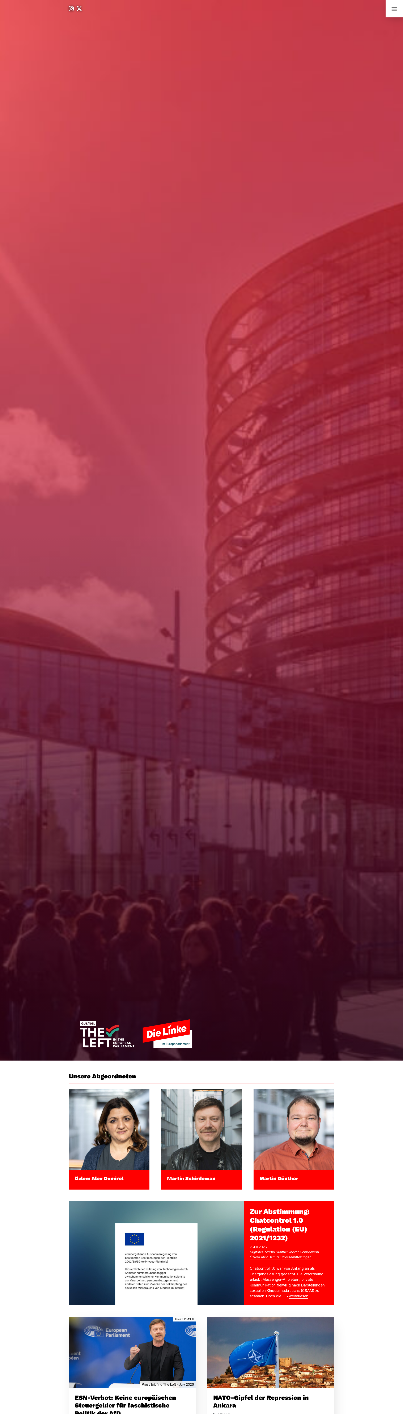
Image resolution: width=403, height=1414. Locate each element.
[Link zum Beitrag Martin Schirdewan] (201, 1129)
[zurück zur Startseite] (136, 1033)
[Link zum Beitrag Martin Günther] (294, 1129)
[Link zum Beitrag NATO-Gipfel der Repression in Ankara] (270, 1352)
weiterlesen (298, 1296)
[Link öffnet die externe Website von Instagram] (71, 9)
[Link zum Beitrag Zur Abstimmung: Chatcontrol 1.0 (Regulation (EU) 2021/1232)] (156, 1253)
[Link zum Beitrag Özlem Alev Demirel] (109, 1129)
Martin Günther (278, 1178)
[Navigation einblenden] (394, 9)
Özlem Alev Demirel (99, 1178)
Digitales (256, 1252)
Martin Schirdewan (191, 1178)
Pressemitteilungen (296, 1257)
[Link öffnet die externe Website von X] (79, 9)
